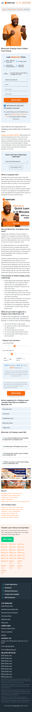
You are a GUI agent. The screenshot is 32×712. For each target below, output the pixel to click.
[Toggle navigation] (2, 3)
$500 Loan (12, 547)
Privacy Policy (15, 114)
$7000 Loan (12, 558)
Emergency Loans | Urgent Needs (10, 511)
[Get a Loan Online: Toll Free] (20, 2)
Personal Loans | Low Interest (9, 612)
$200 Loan (12, 544)
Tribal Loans (6, 428)
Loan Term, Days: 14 (8, 350)
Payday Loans (12, 9)
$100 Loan (4, 544)
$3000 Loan (4, 555)
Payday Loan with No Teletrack (10, 517)
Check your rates (26, 2)
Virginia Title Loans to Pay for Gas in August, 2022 (15, 501)
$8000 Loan (21, 558)
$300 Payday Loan (6, 661)
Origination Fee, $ (19, 359)
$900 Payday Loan (6, 677)
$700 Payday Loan (6, 671)
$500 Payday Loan (6, 666)
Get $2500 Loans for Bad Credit (10, 495)
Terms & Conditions (6, 632)
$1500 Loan (12, 552)
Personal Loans (7, 409)
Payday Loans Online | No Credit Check (12, 507)
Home (4, 9)
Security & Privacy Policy (8, 628)
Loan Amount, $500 (8, 343)
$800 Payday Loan (6, 674)
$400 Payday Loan (6, 663)
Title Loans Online (6, 616)
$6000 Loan (4, 558)
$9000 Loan (4, 561)
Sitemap (3, 635)
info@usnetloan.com (10, 649)
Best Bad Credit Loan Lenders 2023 (11, 493)
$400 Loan (4, 547)
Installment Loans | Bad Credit (9, 609)
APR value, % (6, 359)
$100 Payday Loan (6, 655)
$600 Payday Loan (6, 669)
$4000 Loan (12, 555)
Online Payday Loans (7, 606)
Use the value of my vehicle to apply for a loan (18, 73)
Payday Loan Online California (10, 135)
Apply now (16, 393)
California (19, 9)
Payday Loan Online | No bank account (12, 509)
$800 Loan (12, 550)
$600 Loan (21, 547)
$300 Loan (21, 544)
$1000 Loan (4, 552)
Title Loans (6, 414)
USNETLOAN (16, 705)
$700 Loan (4, 550)
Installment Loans (8, 418)
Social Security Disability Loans (10, 515)
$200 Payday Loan (6, 658)
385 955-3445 (9, 646)
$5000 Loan (21, 555)
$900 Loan (21, 550)
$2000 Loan (21, 552)
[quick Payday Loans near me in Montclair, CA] (16, 212)
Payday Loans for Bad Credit (9, 513)
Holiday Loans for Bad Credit (9, 497)
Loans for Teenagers (7, 499)
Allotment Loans (8, 423)
